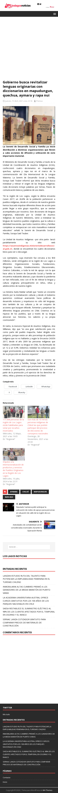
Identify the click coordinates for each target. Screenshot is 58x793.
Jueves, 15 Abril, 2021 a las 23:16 (18, 101)
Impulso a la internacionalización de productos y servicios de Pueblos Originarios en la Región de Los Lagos (13, 469)
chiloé (25, 492)
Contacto (6, 777)
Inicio (5, 782)
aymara (13, 492)
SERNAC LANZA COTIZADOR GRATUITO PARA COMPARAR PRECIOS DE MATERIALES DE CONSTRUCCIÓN (24, 622)
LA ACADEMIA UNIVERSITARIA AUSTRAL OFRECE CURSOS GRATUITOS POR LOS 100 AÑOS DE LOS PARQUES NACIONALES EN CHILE (26, 600)
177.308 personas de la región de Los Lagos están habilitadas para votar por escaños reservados (13, 425)
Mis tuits (6, 714)
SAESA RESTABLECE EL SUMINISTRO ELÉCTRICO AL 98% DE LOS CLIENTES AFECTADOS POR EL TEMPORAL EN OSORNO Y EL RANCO (29, 611)
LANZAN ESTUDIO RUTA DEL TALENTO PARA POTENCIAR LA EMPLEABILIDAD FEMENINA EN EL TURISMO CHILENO (26, 578)
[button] (54, 14)
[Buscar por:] (29, 547)
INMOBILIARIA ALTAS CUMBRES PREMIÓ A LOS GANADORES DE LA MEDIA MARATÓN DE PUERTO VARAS (26, 589)
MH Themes (47, 790)
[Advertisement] (29, 49)
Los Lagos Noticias (15, 556)
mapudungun (40, 492)
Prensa (39, 101)
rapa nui (9, 497)
